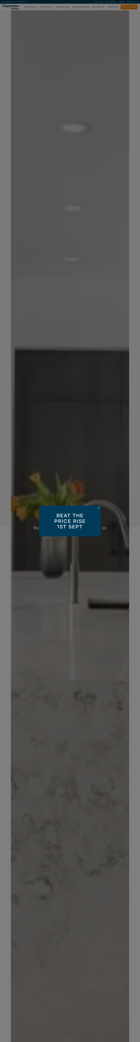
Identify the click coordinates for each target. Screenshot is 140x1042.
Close (70, 521)
